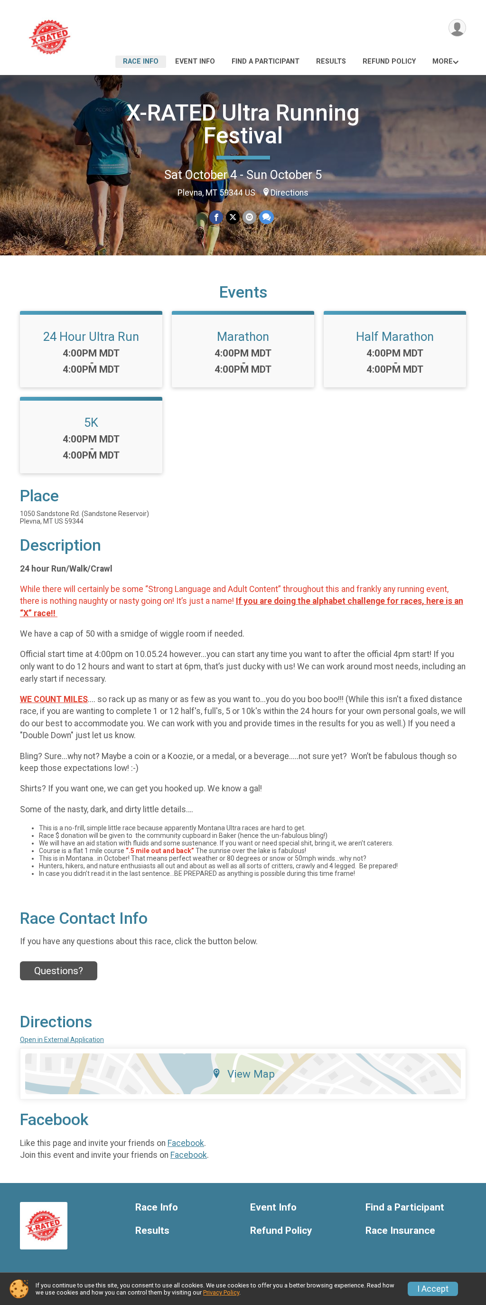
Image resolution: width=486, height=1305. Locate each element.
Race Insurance (400, 1230)
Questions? (58, 970)
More (442, 61)
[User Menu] (457, 28)
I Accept (433, 1289)
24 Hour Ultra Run (91, 336)
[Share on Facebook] (216, 217)
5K (91, 422)
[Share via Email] (249, 217)
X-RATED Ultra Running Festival (243, 124)
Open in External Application (62, 1039)
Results (331, 61)
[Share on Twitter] (233, 217)
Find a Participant (265, 61)
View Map (251, 1074)
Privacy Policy (221, 1292)
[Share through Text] (266, 217)
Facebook (186, 1143)
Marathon (243, 336)
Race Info (141, 61)
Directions (289, 192)
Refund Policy (389, 61)
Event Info (195, 61)
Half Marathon (395, 336)
